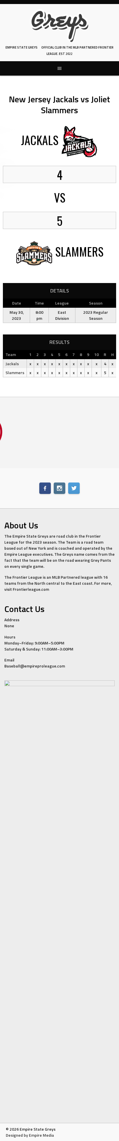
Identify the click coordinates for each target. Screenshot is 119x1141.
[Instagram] (59, 488)
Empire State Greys (21, 47)
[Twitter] (74, 488)
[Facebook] (45, 488)
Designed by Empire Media (30, 1135)
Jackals (12, 364)
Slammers (14, 373)
